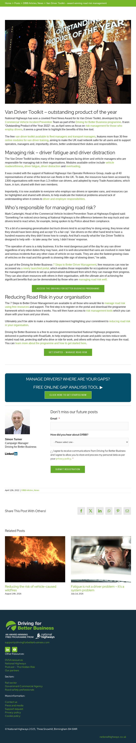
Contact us (11, 702)
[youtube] (14, 649)
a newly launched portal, (35, 268)
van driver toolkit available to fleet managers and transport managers (55, 136)
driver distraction (50, 166)
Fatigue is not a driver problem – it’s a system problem (97, 588)
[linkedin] (7, 649)
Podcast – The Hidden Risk (20, 667)
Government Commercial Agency (24, 686)
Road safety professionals (19, 689)
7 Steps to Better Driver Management (74, 264)
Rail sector (11, 682)
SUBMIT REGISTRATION (67, 469)
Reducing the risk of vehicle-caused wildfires (30, 588)
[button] (7, 565)
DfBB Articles (27, 490)
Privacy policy (13, 712)
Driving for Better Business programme (98, 122)
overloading (73, 166)
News (36, 490)
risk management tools (99, 310)
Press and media (14, 705)
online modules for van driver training (26, 140)
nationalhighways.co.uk (113, 737)
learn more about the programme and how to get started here (50, 343)
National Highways (15, 663)
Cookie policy (12, 716)
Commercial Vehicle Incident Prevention (28, 122)
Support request (14, 709)
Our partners (12, 670)
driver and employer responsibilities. (64, 199)
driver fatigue (32, 166)
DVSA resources (14, 660)
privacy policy (63, 458)
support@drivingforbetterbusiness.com (27, 642)
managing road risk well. (93, 279)
